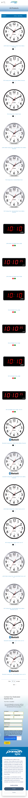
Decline (14, 792)
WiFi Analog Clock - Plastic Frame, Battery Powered (14, 80)
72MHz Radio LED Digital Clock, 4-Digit (14, 243)
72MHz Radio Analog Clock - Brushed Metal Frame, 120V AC (14, 577)
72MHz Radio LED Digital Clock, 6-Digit (14, 276)
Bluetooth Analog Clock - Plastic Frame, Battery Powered (14, 443)
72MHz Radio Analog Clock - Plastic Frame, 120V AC (14, 508)
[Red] (13, 245)
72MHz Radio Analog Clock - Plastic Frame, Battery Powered (14, 46)
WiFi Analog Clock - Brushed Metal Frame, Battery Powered (14, 212)
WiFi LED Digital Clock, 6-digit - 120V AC (14, 409)
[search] (4, 2)
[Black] (13, 49)
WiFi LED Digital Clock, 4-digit (14, 376)
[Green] (15, 245)
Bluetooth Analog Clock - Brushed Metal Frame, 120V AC (14, 674)
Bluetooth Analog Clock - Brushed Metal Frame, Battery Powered (14, 477)
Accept (14, 788)
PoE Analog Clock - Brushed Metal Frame (14, 179)
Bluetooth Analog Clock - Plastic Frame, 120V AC (14, 640)
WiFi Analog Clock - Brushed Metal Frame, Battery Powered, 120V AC (14, 609)
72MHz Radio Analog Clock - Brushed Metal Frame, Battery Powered (14, 148)
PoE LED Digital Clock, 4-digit (14, 310)
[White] (15, 49)
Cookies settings (14, 785)
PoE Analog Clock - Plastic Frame (14, 114)
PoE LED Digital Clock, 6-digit (14, 343)
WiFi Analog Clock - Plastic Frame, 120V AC (14, 542)
